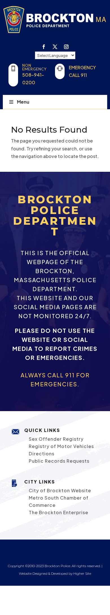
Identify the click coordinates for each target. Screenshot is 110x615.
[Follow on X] (55, 46)
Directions (41, 453)
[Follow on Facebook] (43, 46)
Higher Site (82, 573)
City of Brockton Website (60, 490)
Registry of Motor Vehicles (61, 446)
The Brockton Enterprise (58, 512)
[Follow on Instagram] (66, 46)
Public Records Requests (59, 461)
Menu (23, 102)
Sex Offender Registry (56, 439)
